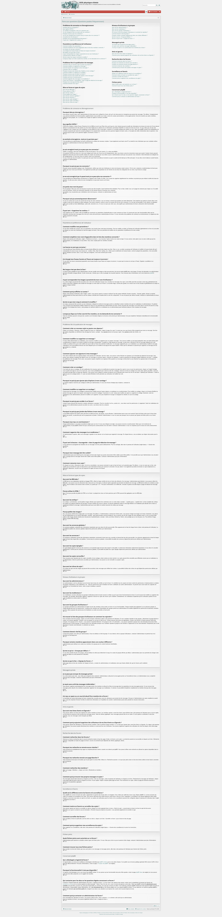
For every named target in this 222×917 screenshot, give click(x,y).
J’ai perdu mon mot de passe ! (70, 37)
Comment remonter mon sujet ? (71, 83)
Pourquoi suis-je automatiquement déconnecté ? (75, 38)
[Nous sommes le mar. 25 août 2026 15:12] (158, 18)
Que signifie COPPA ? (68, 29)
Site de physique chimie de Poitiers (120, 912)
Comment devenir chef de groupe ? (121, 33)
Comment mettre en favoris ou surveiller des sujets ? (125, 75)
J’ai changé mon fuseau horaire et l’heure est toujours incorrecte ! (79, 50)
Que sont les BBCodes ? (69, 89)
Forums (68, 11)
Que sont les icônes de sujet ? (70, 102)
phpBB (151, 273)
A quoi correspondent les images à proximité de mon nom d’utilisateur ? (81, 54)
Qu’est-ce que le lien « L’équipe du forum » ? (123, 38)
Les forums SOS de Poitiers (106, 912)
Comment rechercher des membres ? (121, 66)
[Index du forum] (70, 5)
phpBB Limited (103, 862)
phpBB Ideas (139, 872)
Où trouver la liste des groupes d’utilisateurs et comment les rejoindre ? (130, 32)
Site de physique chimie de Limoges (135, 912)
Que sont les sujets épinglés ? (70, 99)
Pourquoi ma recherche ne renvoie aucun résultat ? (125, 62)
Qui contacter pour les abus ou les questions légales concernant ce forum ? (131, 95)
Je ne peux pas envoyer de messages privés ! (123, 44)
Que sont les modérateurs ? (119, 29)
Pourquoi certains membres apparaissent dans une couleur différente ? (129, 35)
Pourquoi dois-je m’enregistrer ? (71, 27)
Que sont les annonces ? (69, 97)
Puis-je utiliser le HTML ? (69, 91)
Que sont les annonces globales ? (71, 95)
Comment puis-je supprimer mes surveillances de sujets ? (126, 78)
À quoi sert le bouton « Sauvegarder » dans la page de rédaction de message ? (83, 80)
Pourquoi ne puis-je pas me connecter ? (73, 33)
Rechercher (65, 14)
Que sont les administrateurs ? (119, 27)
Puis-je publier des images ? (70, 94)
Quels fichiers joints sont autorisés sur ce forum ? (124, 84)
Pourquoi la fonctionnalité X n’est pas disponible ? (124, 93)
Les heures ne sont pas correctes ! (71, 49)
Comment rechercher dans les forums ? (122, 61)
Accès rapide (63, 12)
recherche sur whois (68, 884)
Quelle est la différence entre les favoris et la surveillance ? (127, 73)
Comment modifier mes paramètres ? (72, 46)
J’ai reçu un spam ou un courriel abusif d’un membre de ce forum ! (128, 47)
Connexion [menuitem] (160, 12)
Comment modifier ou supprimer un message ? (74, 66)
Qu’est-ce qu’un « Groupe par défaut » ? (122, 37)
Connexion (72, 14)
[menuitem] (146, 11)
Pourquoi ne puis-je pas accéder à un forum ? (74, 74)
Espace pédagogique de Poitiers (86, 912)
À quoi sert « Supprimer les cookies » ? (73, 40)
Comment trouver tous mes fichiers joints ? (123, 85)
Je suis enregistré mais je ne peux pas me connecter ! (76, 32)
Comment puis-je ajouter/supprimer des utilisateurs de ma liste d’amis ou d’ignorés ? (133, 55)
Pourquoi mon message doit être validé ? (73, 82)
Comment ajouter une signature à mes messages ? (76, 67)
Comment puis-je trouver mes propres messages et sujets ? (127, 67)
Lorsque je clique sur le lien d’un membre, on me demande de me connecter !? (84, 58)
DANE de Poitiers (97, 912)
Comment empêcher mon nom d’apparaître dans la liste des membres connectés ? (83, 47)
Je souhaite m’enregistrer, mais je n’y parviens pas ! (76, 30)
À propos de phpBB (103, 863)
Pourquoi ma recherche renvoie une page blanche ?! (125, 64)
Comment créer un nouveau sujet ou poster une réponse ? (77, 64)
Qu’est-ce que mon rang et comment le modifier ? (75, 57)
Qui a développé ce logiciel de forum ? (121, 91)
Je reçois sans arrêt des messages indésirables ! (124, 46)
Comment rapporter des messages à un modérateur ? (76, 79)
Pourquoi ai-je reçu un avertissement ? (72, 77)
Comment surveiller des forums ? (120, 76)
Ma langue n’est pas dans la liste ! (71, 52)
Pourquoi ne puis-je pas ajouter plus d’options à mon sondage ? (79, 71)
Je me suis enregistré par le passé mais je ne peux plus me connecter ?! (81, 35)
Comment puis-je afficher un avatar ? (72, 55)
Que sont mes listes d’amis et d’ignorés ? (122, 53)
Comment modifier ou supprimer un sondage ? (74, 72)
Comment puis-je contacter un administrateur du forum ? (126, 96)
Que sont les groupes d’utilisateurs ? (121, 30)
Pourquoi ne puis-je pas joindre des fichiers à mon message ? (78, 75)
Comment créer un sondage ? (70, 69)
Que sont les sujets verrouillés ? (71, 100)
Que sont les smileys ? (68, 92)
